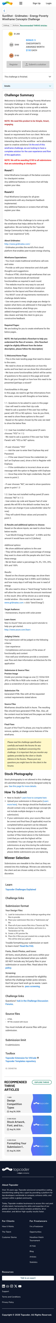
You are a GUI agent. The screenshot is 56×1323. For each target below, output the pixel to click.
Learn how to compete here (34, 797)
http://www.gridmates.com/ (17, 244)
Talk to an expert (28, 1278)
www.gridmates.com (13, 602)
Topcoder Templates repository (20, 1061)
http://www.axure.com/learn (17, 629)
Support (5, 1291)
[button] (21, 3)
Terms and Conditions (11, 1297)
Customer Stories (9, 1237)
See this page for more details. (23, 786)
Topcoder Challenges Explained (20, 889)
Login (49, 3)
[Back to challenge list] (4, 11)
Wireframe (16, 25)
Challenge (6, 25)
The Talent (6, 1232)
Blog (32, 1251)
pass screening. (32, 986)
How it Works (8, 1226)
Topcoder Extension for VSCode (20, 1057)
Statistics (33, 1262)
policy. (8, 967)
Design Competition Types (14, 1104)
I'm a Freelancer (36, 1226)
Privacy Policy (8, 1302)
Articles (33, 1256)
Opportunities (35, 1232)
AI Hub (33, 1246)
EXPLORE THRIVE (42, 1082)
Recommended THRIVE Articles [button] (33, 25)
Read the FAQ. (27, 945)
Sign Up (37, 3)
